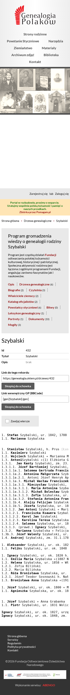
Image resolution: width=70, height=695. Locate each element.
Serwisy (12, 639)
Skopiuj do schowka (18, 386)
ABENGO (49, 685)
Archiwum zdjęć (22, 55)
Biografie (14, 290)
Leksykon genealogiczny (24, 313)
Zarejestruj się (38, 193)
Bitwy (50, 307)
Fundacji (50, 255)
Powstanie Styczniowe (23, 41)
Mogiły (12, 324)
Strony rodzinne (35, 34)
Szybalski (62, 220)
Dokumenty (36, 319)
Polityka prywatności (21, 646)
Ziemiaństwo (23, 48)
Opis (11, 284)
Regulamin (14, 643)
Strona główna (10, 220)
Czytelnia (35, 290)
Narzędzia (56, 41)
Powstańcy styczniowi (23, 307)
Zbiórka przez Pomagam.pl (35, 212)
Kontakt (35, 62)
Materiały (49, 48)
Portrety (14, 319)
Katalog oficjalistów (21, 301)
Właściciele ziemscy (21, 296)
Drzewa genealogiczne (38, 220)
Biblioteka (51, 55)
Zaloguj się (62, 193)
